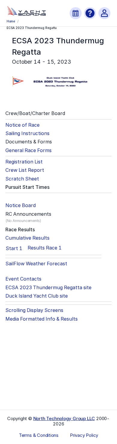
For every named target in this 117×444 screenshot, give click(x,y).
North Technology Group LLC (64, 418)
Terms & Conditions (38, 435)
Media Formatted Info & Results (41, 319)
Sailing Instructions (27, 133)
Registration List (24, 162)
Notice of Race (22, 125)
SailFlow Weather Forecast (36, 264)
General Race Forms (28, 150)
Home (11, 21)
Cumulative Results (27, 238)
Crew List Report (24, 170)
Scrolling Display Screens (34, 310)
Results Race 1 (45, 248)
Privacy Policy (84, 435)
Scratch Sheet (22, 179)
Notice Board (20, 205)
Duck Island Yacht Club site (36, 296)
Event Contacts (23, 279)
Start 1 (14, 248)
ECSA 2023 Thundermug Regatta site (48, 287)
